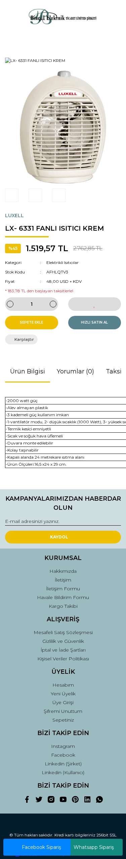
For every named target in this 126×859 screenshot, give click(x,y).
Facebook (63, 755)
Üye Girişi (63, 702)
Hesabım (63, 685)
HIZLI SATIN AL (94, 322)
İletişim (63, 580)
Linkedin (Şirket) (63, 764)
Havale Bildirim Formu (63, 597)
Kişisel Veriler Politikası (63, 659)
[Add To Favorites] (94, 304)
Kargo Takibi (63, 606)
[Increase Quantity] (53, 304)
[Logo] (63, 17)
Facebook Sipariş (41, 847)
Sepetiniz (63, 720)
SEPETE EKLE (31, 322)
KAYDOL (59, 536)
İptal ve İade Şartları (63, 650)
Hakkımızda (63, 571)
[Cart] (113, 39)
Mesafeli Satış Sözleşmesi (63, 632)
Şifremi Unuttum (63, 711)
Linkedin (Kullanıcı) (63, 772)
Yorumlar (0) (75, 371)
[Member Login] (63, 39)
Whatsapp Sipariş (94, 847)
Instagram (63, 746)
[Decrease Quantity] (10, 304)
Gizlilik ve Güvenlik (63, 641)
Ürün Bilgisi (27, 371)
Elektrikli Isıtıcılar (62, 262)
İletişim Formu (63, 589)
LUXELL (14, 215)
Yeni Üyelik (63, 694)
